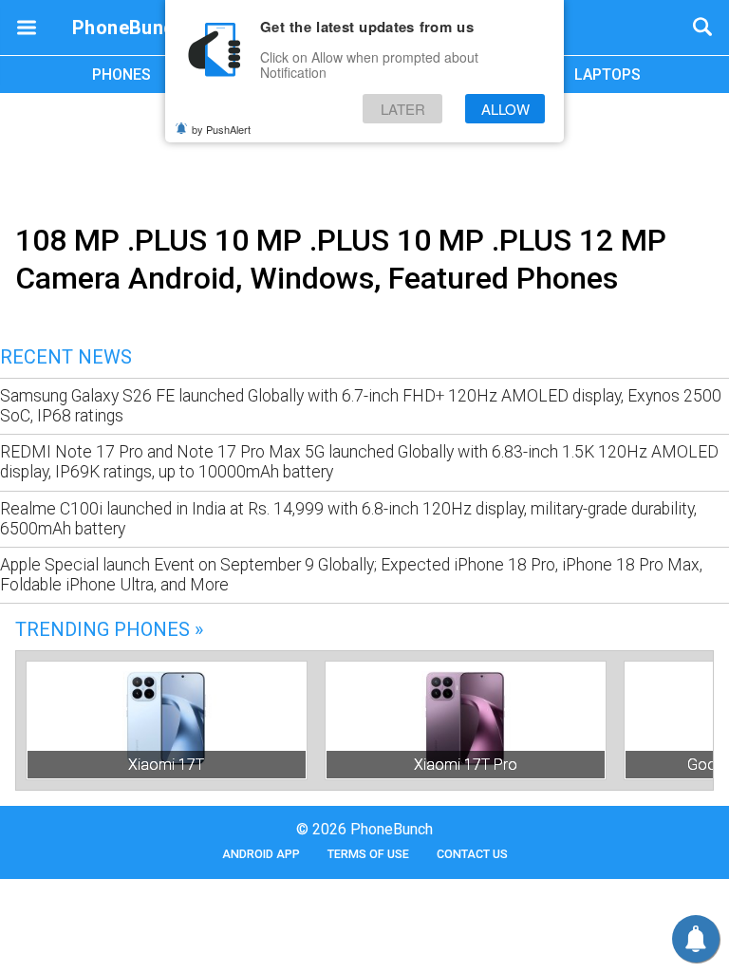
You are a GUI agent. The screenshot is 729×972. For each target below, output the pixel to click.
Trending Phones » (109, 629)
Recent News (66, 357)
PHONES (121, 74)
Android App (261, 854)
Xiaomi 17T (166, 765)
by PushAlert (221, 129)
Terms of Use (368, 854)
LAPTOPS (607, 74)
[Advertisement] (364, 154)
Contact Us (472, 854)
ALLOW (505, 109)
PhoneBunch (128, 27)
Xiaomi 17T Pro (465, 765)
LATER (403, 109)
